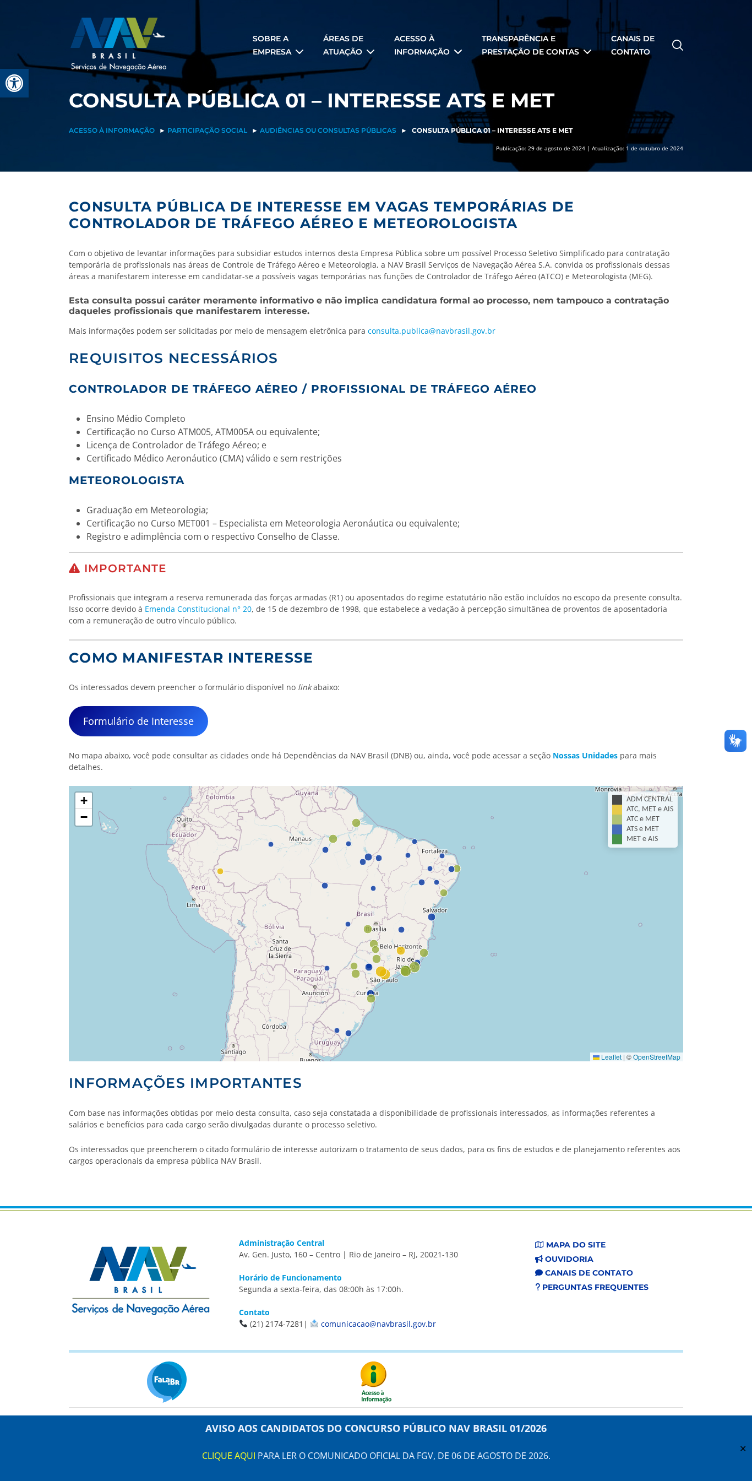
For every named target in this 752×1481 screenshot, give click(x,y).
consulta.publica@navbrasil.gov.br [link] (431, 331)
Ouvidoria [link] (568, 1259)
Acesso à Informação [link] (112, 130)
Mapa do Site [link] (575, 1245)
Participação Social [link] (207, 130)
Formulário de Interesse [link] (138, 721)
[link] (14, 83)
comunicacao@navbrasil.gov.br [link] (378, 1324)
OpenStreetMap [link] (656, 1056)
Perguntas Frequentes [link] (594, 1287)
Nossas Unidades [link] (585, 755)
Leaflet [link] (611, 1056)
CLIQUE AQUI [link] (228, 1456)
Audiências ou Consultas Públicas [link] (328, 130)
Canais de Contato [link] (588, 1273)
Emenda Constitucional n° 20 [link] (198, 609)
